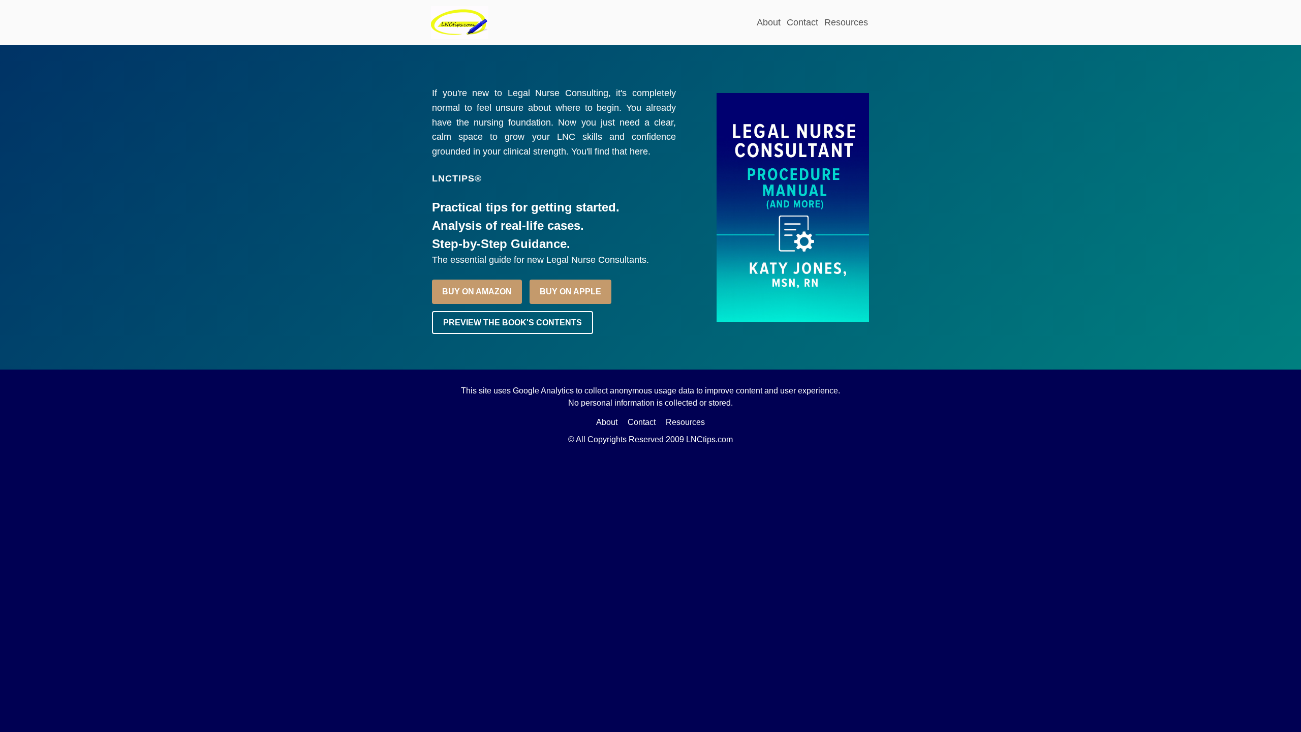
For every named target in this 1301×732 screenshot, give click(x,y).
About (769, 22)
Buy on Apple (570, 291)
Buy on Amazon (477, 291)
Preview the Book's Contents (512, 322)
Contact (802, 22)
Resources (846, 22)
